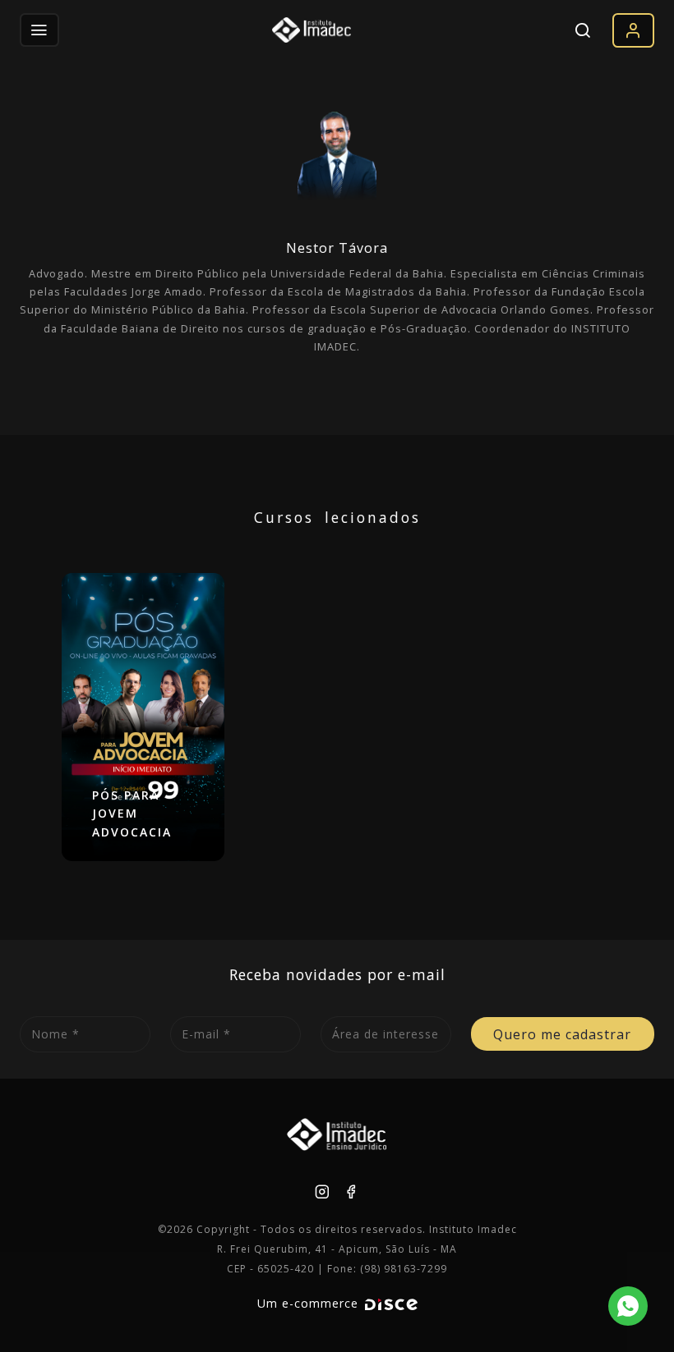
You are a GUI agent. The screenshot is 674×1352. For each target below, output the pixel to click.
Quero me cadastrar (562, 1034)
